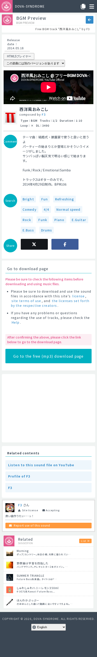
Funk (42, 220)
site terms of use (26, 300)
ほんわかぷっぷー (28, 600)
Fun (44, 199)
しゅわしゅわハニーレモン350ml (38, 588)
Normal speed (68, 209)
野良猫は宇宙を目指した (32, 563)
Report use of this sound (32, 525)
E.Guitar (79, 220)
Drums (46, 230)
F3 (43, 114)
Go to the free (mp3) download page (48, 356)
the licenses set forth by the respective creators (50, 303)
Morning (23, 551)
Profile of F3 (19, 476)
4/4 (46, 209)
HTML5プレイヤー (19, 56)
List (83, 541)
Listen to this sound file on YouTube (41, 465)
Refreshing (64, 199)
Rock (27, 220)
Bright (28, 199)
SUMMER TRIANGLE (30, 575)
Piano (59, 220)
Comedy (30, 209)
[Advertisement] (48, 408)
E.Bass (28, 230)
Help (15, 322)
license (78, 296)
